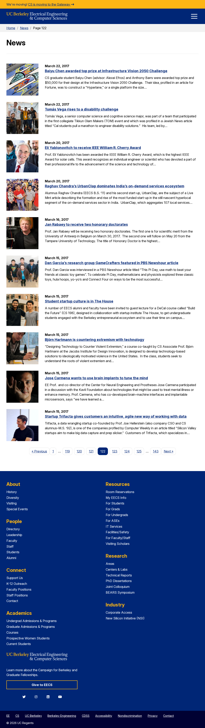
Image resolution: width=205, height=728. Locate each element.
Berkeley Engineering (61, 715)
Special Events (17, 509)
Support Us (14, 578)
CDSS (85, 715)
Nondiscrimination (130, 715)
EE (8, 715)
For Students (115, 503)
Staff (10, 546)
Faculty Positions (18, 589)
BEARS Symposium (120, 592)
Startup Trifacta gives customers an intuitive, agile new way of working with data (116, 416)
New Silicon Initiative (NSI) (125, 618)
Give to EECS (42, 685)
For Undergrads (117, 515)
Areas (110, 564)
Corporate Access (119, 612)
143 (156, 451)
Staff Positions (17, 595)
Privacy (153, 715)
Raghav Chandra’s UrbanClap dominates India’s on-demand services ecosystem (114, 186)
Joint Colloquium (118, 587)
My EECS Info (116, 498)
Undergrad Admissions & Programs (31, 621)
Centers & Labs (117, 569)
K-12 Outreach (16, 584)
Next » (170, 451)
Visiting (11, 503)
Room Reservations (120, 492)
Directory (13, 529)
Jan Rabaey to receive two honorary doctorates (86, 224)
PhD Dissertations (119, 581)
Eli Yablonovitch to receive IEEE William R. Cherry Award (93, 148)
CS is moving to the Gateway (49, 4)
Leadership (14, 535)
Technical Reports (119, 575)
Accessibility (103, 715)
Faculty (11, 541)
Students (12, 552)
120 (79, 451)
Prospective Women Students (28, 638)
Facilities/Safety (117, 532)
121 (91, 451)
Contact (12, 601)
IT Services (114, 526)
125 (139, 451)
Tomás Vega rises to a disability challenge (81, 109)
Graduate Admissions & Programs (30, 627)
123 (114, 451)
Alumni (11, 558)
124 (127, 451)
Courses (12, 632)
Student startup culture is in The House (79, 301)
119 (67, 451)
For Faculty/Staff (118, 538)
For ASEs (113, 521)
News (24, 28)
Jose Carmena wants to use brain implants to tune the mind (96, 378)
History (11, 492)
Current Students (18, 644)
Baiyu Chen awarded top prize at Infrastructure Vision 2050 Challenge (106, 71)
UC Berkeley (33, 715)
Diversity (12, 498)
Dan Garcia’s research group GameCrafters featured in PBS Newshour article (111, 263)
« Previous (41, 451)
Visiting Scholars (118, 544)
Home (10, 28)
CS (17, 715)
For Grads (113, 509)
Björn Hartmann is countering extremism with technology (94, 340)
